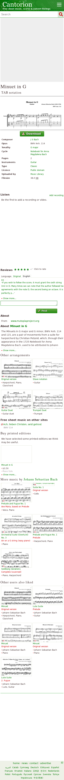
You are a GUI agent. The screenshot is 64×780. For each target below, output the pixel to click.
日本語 (36, 771)
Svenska (47, 774)
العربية (8, 767)
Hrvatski (18, 771)
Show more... (9, 298)
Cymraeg (24, 767)
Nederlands (53, 771)
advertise (45, 763)
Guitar (34, 162)
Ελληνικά (45, 767)
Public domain (37, 170)
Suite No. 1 (38, 487)
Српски (37, 774)
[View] (32, 113)
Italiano (27, 771)
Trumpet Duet (39, 410)
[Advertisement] (32, 50)
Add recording (56, 195)
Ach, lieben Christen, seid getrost (22, 424)
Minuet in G (18, 326)
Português (17, 774)
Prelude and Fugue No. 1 (13, 503)
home (16, 763)
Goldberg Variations (11, 569)
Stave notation (40, 379)
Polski (7, 774)
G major (34, 147)
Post (44, 310)
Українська (26, 778)
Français (9, 771)
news (25, 763)
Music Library (37, 174)
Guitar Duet (7, 410)
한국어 (43, 771)
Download (33, 133)
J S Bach (35, 139)
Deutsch (35, 767)
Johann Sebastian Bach (41, 479)
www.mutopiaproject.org (25, 321)
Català (15, 767)
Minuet (4, 606)
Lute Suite (38, 606)
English (26, 276)
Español (55, 767)
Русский (28, 774)
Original (17, 276)
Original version (9, 379)
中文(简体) (38, 778)
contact (34, 763)
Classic (34, 166)
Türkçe (56, 774)
